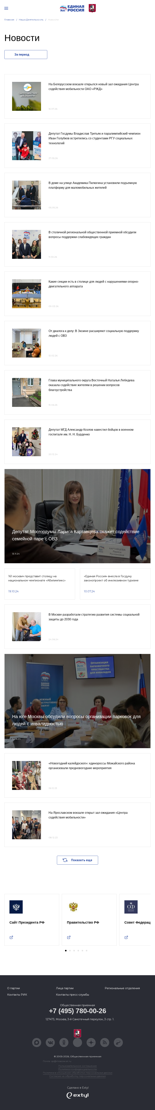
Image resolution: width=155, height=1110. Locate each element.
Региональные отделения (122, 988)
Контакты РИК (17, 994)
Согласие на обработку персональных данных (77, 1076)
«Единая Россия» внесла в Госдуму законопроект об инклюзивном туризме (111, 578)
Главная (9, 19)
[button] (66, 950)
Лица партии (65, 988)
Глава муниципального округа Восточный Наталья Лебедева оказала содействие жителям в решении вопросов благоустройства (91, 385)
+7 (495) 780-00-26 (77, 1011)
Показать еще (81, 860)
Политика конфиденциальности (77, 1069)
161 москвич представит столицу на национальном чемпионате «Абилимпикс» (37, 578)
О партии (13, 988)
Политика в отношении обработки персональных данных (77, 1072)
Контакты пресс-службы (72, 994)
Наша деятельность (31, 19)
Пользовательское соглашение (77, 1065)
